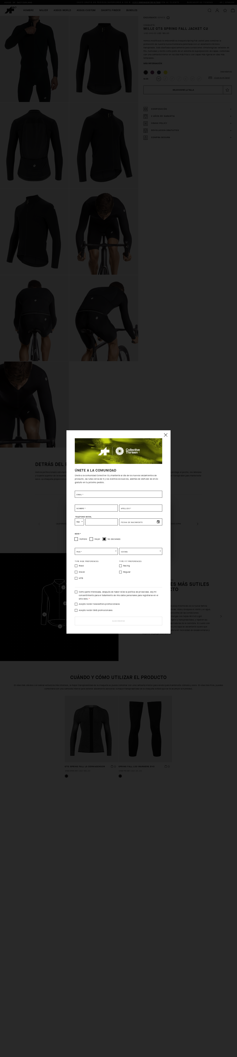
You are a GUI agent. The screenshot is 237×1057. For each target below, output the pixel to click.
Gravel (82, 572)
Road (81, 565)
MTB (81, 578)
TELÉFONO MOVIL (83, 517)
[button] (96, 551)
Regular (126, 572)
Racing (126, 565)
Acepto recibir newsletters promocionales (99, 604)
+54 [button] (78, 522)
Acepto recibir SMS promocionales (95, 610)
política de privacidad (138, 592)
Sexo (78, 534)
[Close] (165, 435)
